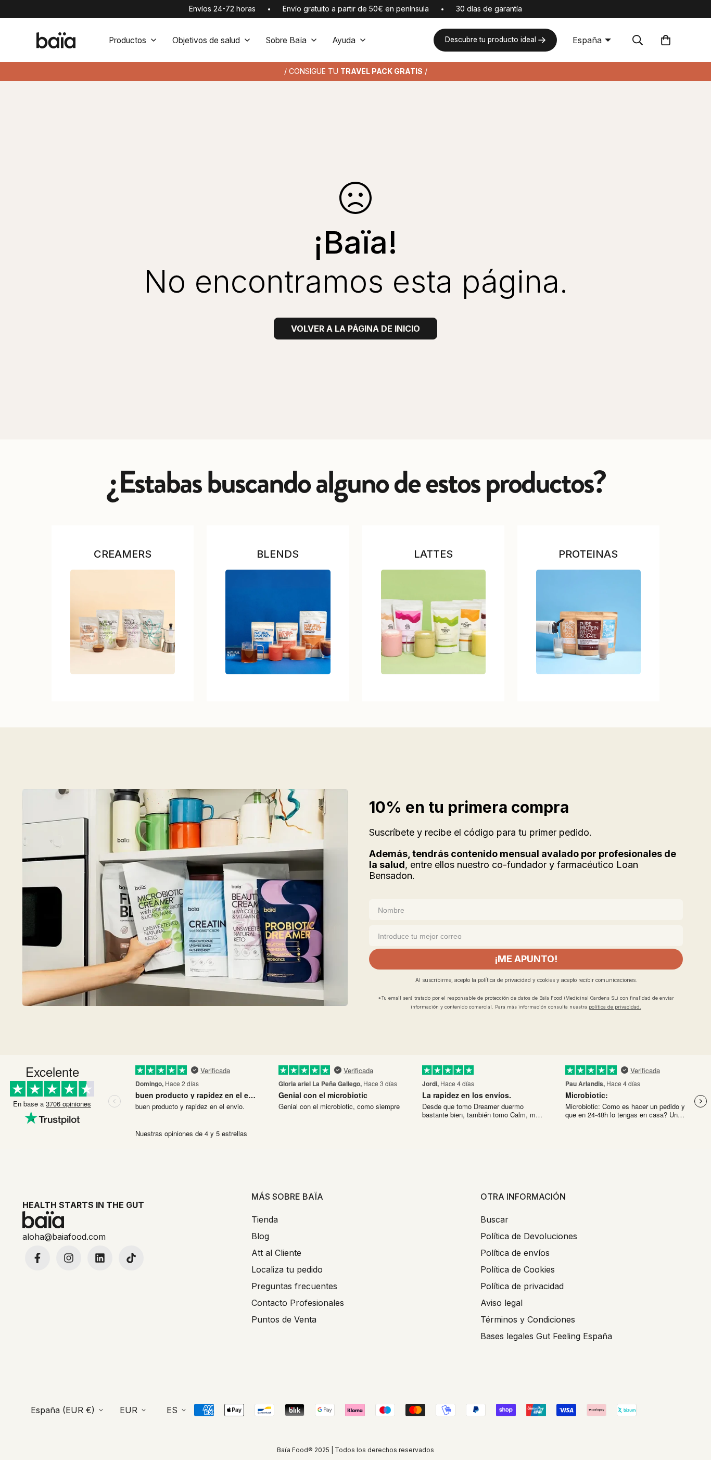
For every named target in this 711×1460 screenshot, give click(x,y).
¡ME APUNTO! (525, 958)
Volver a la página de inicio (355, 328)
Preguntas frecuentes (294, 1286)
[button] (665, 40)
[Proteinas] (588, 622)
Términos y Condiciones (527, 1319)
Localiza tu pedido (287, 1269)
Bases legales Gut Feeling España (546, 1336)
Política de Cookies (517, 1269)
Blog (260, 1236)
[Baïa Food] (56, 40)
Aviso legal (501, 1303)
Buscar (494, 1219)
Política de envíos (515, 1253)
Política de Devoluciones (528, 1236)
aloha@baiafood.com (64, 1236)
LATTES (433, 554)
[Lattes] (433, 622)
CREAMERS (122, 554)
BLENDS (278, 554)
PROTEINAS (588, 554)
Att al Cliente (276, 1253)
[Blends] (277, 622)
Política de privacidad (522, 1286)
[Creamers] (122, 622)
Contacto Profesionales (297, 1303)
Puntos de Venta (283, 1319)
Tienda (264, 1219)
